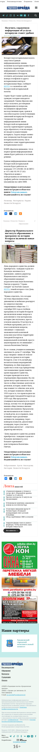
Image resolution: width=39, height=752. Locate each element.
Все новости (11, 530)
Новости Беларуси (24, 21)
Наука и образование (23, 222)
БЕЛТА (7, 86)
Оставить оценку (19, 742)
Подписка (28, 1)
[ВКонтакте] (6, 213)
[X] (11, 213)
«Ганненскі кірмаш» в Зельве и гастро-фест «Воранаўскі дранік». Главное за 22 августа (19, 493)
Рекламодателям (14, 1)
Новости (12, 21)
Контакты (5, 674)
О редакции (6, 677)
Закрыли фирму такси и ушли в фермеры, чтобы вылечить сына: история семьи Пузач (19, 525)
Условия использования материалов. (19, 720)
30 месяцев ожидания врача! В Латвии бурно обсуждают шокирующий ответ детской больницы (18, 512)
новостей (13, 487)
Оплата (4, 680)
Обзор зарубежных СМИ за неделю (19, 517)
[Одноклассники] (20, 213)
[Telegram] (16, 213)
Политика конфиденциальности (14, 708)
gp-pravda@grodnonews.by (15, 695)
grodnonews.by (13, 720)
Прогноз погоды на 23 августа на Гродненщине (19, 498)
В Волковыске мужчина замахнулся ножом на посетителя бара (20, 504)
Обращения (6, 670)
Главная (5, 21)
